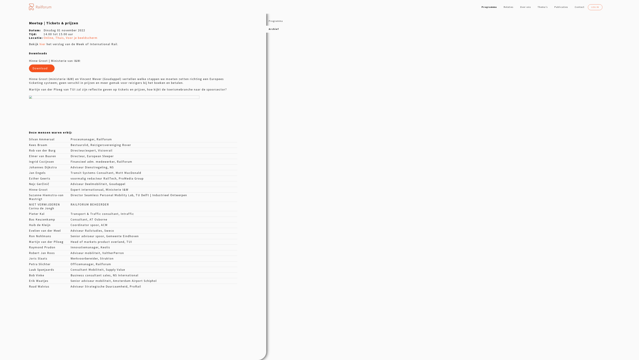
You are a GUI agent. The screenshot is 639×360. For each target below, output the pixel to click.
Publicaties (561, 7)
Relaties (508, 7)
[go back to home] (40, 7)
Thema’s (543, 7)
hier (43, 44)
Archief (274, 29)
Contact (579, 7)
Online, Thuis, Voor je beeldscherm (71, 38)
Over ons (525, 7)
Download (40, 68)
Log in (595, 7)
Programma (489, 7)
